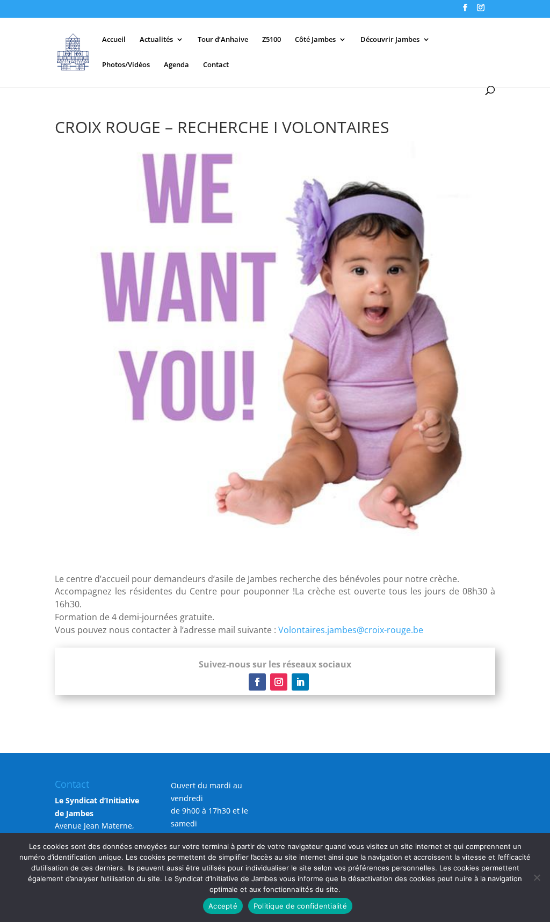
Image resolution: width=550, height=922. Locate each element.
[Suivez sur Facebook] (257, 682)
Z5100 (271, 39)
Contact (216, 65)
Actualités (156, 39)
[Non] (536, 877)
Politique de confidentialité (300, 906)
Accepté (222, 906)
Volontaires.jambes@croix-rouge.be (350, 630)
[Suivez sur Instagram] (278, 682)
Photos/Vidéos (126, 65)
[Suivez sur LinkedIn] (300, 682)
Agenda (176, 65)
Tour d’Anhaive (223, 39)
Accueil (114, 39)
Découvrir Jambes (389, 39)
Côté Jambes (315, 39)
